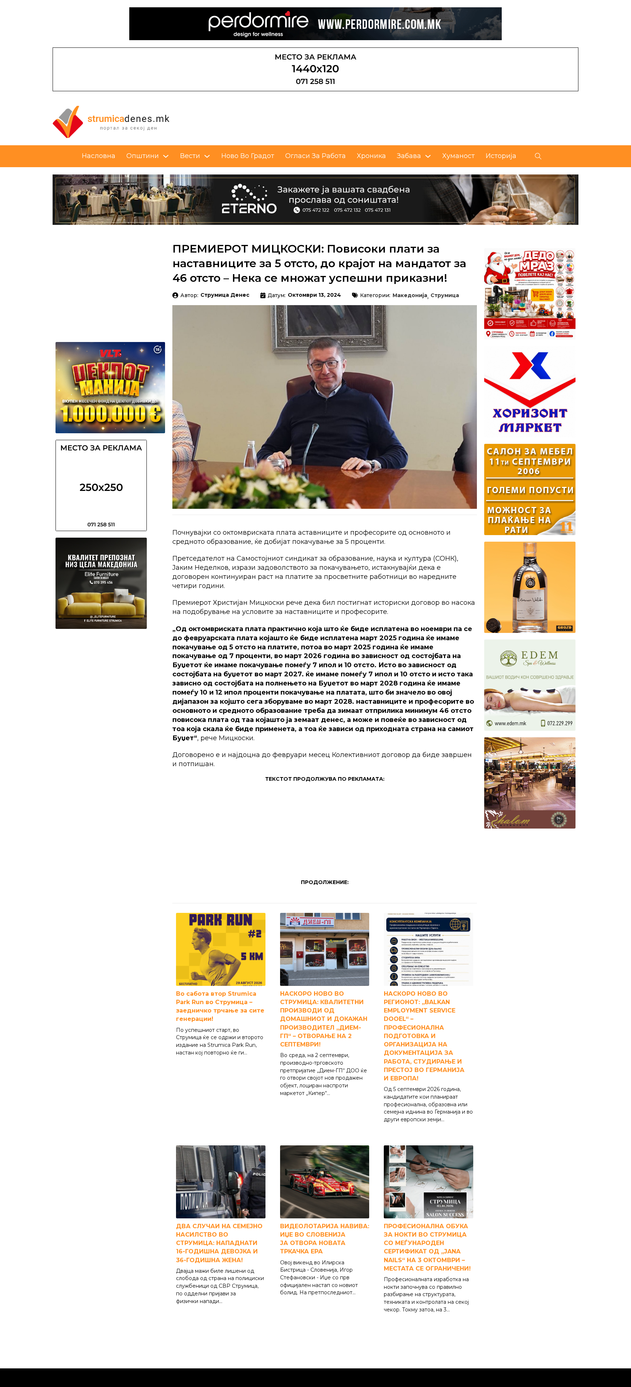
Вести (190, 156)
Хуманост (458, 156)
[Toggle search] (538, 156)
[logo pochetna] (111, 122)
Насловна (98, 156)
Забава (409, 156)
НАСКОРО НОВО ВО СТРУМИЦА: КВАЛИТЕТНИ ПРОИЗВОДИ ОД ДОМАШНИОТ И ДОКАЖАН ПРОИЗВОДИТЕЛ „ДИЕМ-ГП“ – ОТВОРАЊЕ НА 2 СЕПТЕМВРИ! (323, 1019)
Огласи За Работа (315, 156)
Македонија (410, 296)
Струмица (445, 296)
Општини (142, 156)
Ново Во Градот (247, 156)
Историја (501, 156)
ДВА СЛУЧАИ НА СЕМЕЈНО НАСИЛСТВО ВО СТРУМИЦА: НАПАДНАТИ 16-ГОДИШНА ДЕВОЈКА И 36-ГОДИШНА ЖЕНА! (219, 1243)
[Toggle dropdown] (165, 156)
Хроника (371, 156)
